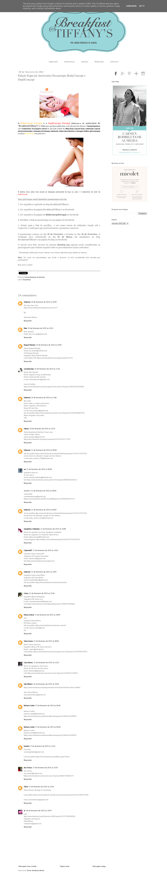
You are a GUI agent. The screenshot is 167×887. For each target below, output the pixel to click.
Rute (25, 328)
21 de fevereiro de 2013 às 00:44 (44, 450)
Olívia (26, 786)
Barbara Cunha (29, 705)
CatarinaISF (28, 550)
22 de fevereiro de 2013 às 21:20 (46, 662)
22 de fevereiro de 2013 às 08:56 (46, 641)
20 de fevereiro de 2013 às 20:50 (48, 345)
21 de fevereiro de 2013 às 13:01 (45, 550)
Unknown (27, 302)
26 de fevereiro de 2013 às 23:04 (46, 684)
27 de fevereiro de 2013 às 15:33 (45, 767)
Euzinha (26, 746)
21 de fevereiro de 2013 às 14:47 (44, 572)
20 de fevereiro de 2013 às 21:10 (47, 369)
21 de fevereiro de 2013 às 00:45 (43, 491)
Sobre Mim (53, 62)
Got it (142, 6)
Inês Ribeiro (28, 684)
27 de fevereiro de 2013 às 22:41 (41, 786)
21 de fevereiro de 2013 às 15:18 (42, 593)
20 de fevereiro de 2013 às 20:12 (40, 328)
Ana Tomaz (28, 767)
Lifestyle (114, 62)
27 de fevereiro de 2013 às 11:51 (42, 746)
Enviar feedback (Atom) (35, 870)
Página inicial (64, 866)
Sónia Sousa (28, 641)
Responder (28, 321)
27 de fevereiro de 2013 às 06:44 (48, 727)
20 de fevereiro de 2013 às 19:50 (44, 302)
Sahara (26, 428)
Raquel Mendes (29, 345)
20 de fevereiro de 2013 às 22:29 (42, 428)
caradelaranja (29, 369)
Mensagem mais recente (28, 866)
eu (25, 469)
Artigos (84, 62)
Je (24, 810)
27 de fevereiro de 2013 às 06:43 (48, 705)
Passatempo (27, 280)
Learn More (131, 6)
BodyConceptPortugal (56, 214)
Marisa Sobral (29, 615)
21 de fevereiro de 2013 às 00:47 (44, 510)
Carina (26, 593)
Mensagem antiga (99, 866)
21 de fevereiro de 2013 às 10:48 (53, 529)
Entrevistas (69, 62)
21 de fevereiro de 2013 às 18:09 (47, 615)
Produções (99, 62)
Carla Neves (28, 662)
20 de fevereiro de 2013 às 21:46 (44, 397)
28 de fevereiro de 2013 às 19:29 (38, 810)
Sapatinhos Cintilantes (32, 529)
